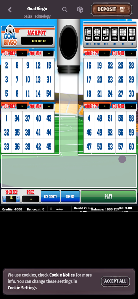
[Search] (65, 9)
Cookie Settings (22, 288)
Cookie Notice (62, 275)
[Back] (9, 9)
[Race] (80, 9)
